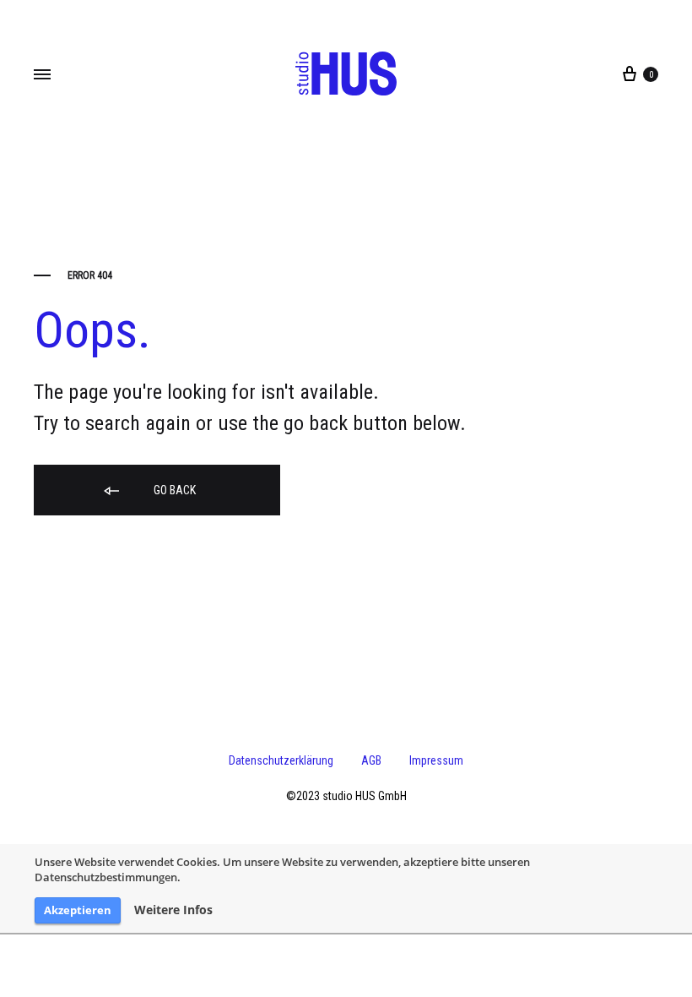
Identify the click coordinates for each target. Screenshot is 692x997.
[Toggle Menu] (42, 75)
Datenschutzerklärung (281, 760)
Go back (173, 490)
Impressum (436, 760)
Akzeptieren (77, 910)
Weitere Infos (173, 910)
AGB (371, 760)
